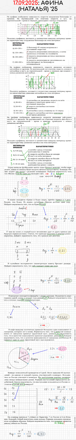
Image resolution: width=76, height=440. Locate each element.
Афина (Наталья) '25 (40, 6)
